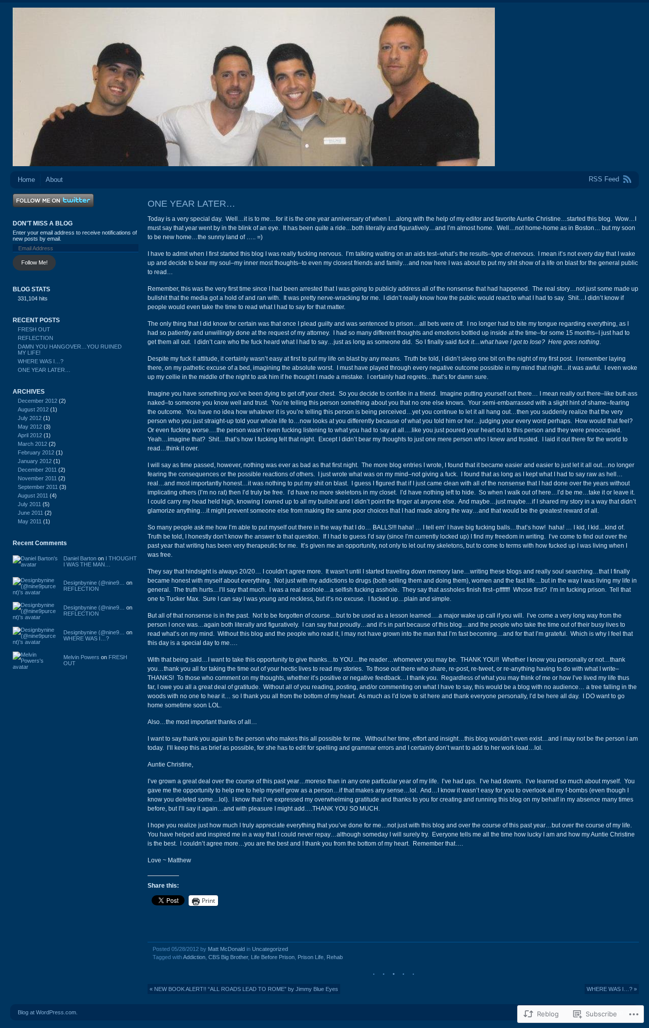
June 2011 (30, 513)
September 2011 (38, 487)
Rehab (335, 957)
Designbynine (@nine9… (94, 583)
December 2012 (37, 401)
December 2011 (37, 470)
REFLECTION (35, 338)
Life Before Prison (273, 957)
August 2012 (33, 409)
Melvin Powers (81, 657)
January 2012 (35, 461)
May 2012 (30, 427)
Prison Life (310, 957)
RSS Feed (604, 179)
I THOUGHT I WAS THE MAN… (100, 561)
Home (26, 179)
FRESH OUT (34, 329)
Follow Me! (34, 262)
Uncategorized (270, 949)
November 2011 (37, 478)
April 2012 (30, 435)
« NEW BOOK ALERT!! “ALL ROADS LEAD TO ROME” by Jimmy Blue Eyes (244, 989)
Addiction (194, 957)
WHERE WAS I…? (40, 361)
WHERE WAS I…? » (612, 989)
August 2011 (33, 495)
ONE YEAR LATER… (44, 370)
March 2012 (32, 444)
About (54, 179)
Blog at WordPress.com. (48, 1012)
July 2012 (30, 418)
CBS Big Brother (228, 957)
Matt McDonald (226, 949)
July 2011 (29, 504)
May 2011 (30, 521)
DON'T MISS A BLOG (43, 223)
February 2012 (36, 452)
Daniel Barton (79, 558)
